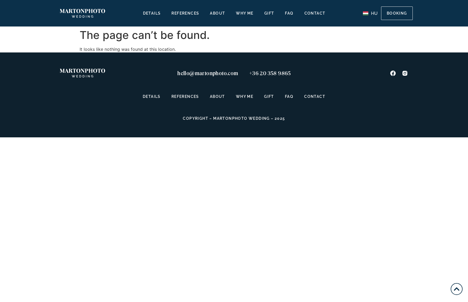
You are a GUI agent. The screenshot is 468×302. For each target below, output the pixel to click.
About (217, 13)
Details (152, 13)
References (185, 13)
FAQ (289, 13)
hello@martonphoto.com (207, 73)
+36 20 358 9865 (270, 73)
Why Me (244, 13)
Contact (315, 13)
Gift (269, 13)
